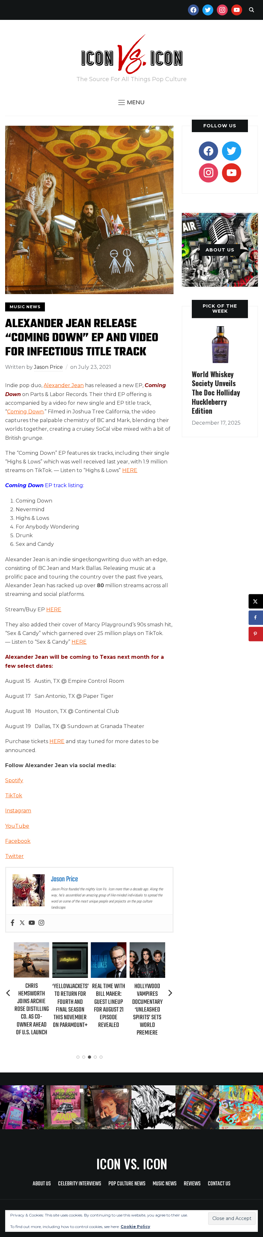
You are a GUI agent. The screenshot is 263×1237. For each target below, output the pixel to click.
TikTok (13, 795)
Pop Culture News (126, 1184)
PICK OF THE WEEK (220, 308)
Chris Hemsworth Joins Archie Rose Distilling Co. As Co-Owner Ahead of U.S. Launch (31, 1009)
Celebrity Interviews (79, 1184)
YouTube (17, 826)
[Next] (170, 993)
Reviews (192, 1184)
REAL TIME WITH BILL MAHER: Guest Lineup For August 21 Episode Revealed (108, 1005)
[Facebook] (12, 923)
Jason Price (48, 367)
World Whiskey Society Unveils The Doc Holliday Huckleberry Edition (216, 392)
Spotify (14, 780)
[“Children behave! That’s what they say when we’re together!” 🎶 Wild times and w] (110, 1107)
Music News (25, 306)
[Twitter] (22, 923)
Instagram (18, 811)
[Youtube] (32, 923)
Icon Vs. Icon (131, 1163)
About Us (42, 1184)
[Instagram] (41, 923)
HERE (129, 470)
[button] (131, 102)
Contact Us (219, 1184)
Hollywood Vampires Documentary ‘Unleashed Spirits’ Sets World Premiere (147, 1009)
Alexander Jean (64, 385)
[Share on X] (256, 601)
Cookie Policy (135, 1226)
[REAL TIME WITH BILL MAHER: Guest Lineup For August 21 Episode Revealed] (108, 947)
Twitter (14, 856)
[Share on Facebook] (256, 617)
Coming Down (25, 412)
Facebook (17, 841)
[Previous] (8, 993)
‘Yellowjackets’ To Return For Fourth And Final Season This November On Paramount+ (70, 1005)
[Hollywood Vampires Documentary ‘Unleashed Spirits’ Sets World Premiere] (147, 947)
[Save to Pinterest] (256, 634)
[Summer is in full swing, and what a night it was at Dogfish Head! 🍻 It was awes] (66, 1107)
